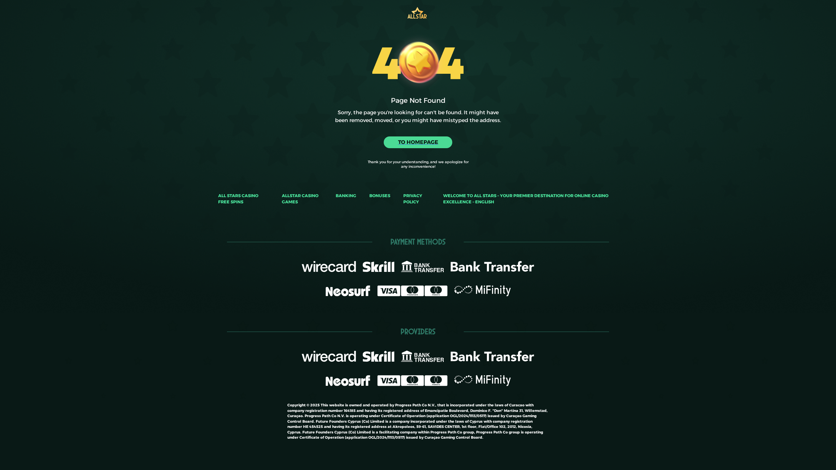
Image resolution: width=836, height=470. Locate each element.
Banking (346, 195)
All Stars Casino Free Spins (238, 198)
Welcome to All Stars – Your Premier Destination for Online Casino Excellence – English (525, 198)
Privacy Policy (412, 198)
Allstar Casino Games (300, 198)
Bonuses (379, 195)
